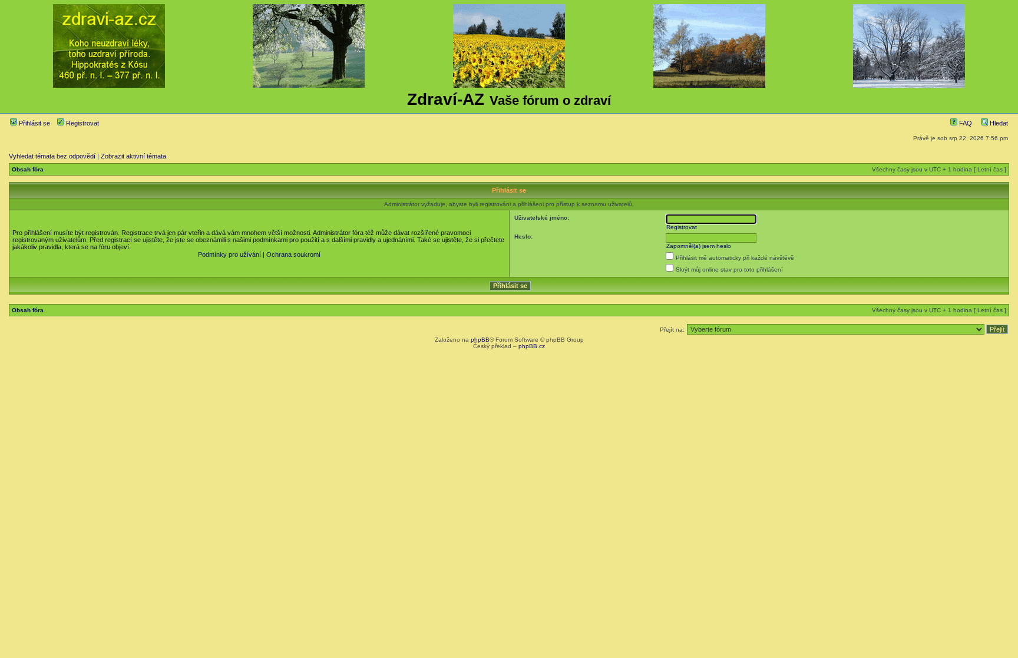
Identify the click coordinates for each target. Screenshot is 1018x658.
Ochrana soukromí (293, 254)
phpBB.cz (531, 346)
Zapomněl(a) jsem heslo (698, 246)
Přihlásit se (33, 123)
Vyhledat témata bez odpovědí (52, 156)
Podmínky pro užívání (229, 254)
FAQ (964, 123)
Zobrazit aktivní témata (133, 156)
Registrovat (81, 123)
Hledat (998, 123)
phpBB (480, 339)
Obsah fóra (28, 169)
